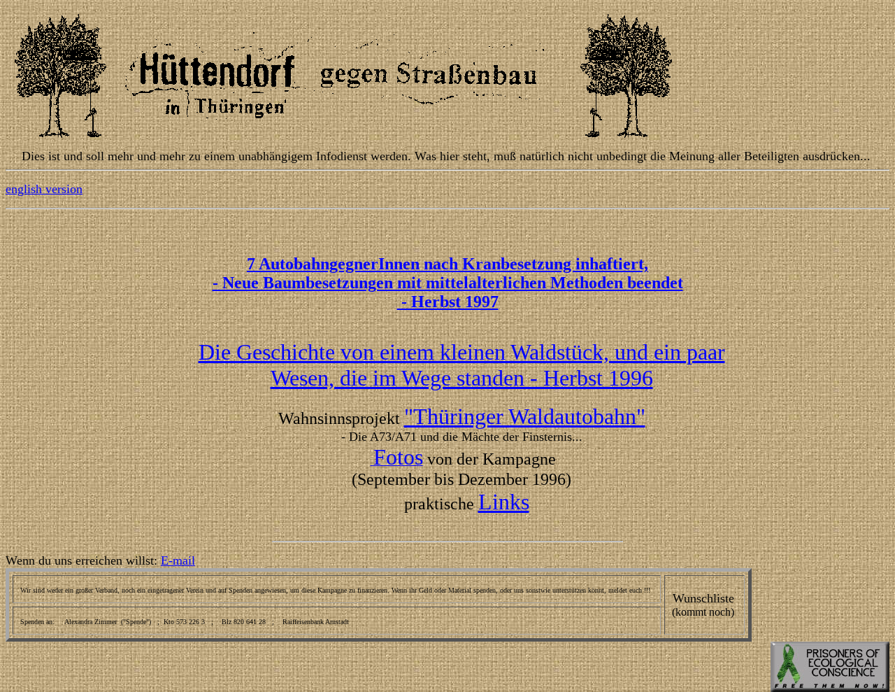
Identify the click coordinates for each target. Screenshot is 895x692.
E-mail (178, 560)
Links (503, 501)
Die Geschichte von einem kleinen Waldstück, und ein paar (462, 352)
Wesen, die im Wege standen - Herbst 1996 (462, 377)
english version (44, 189)
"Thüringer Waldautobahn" (524, 416)
